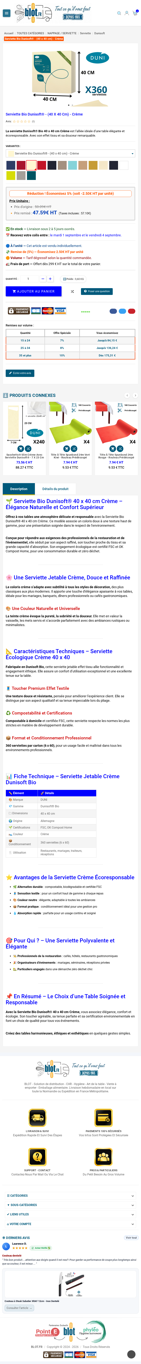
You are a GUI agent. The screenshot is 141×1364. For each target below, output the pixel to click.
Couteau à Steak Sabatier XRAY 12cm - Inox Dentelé (32, 1301)
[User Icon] (127, 13)
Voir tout (131, 1237)
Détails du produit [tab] (55, 489)
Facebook (113, 311)
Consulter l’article (19, 1308)
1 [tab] (68, 105)
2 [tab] (72, 105)
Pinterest (131, 311)
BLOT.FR (36, 1347)
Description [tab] (18, 489)
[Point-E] (70, 1331)
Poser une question (99, 291)
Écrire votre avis (22, 373)
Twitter (122, 311)
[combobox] (70, 153)
